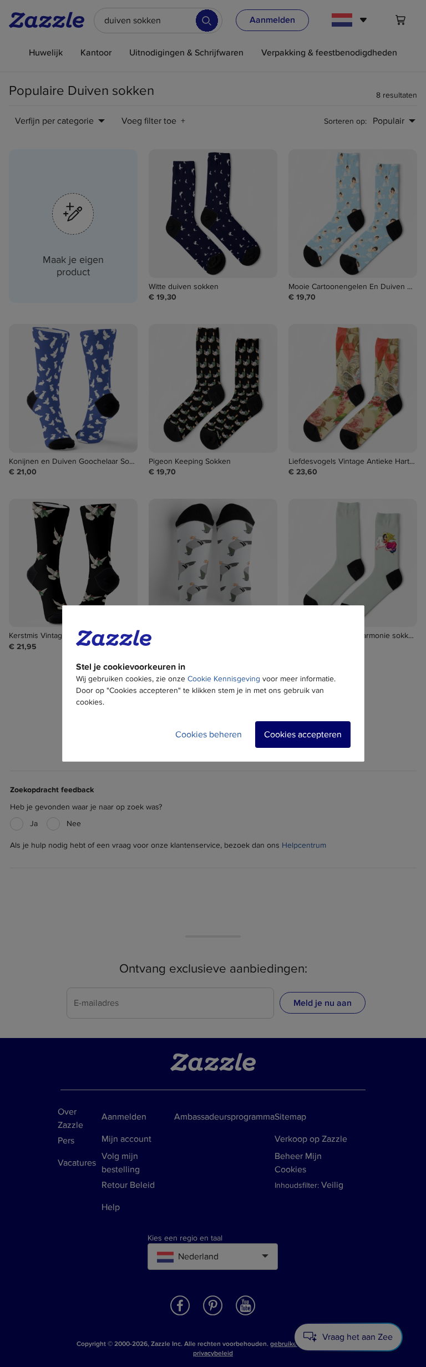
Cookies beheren (208, 734)
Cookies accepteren (303, 734)
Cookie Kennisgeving (223, 679)
